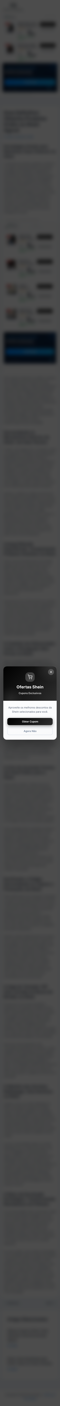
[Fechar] (51, 672)
